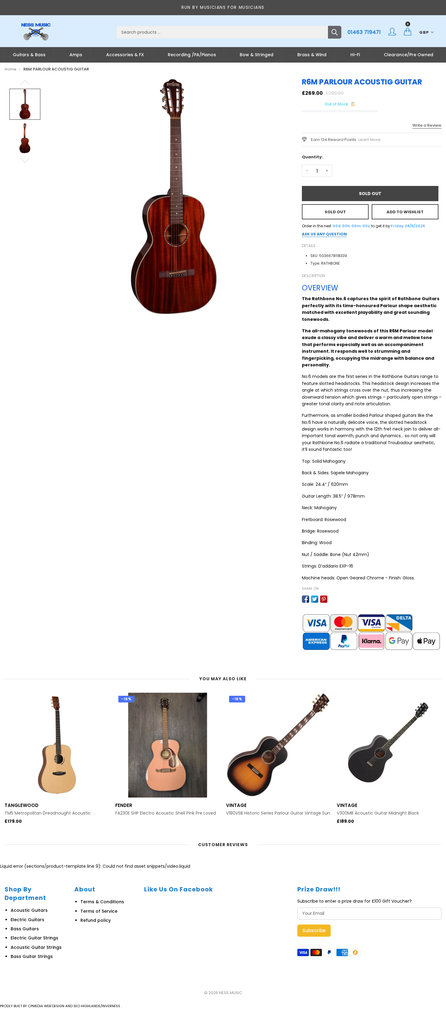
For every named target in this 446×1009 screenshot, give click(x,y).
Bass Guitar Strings (32, 956)
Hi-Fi (355, 55)
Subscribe (314, 930)
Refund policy (95, 920)
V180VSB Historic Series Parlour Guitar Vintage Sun (278, 813)
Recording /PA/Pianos (192, 55)
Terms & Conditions (102, 902)
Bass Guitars (25, 929)
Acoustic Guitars (29, 910)
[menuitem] (29, 54)
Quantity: (312, 157)
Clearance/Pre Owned (408, 55)
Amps (75, 55)
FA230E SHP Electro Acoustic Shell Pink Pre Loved (165, 813)
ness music (230, 993)
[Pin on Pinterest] (323, 599)
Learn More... (370, 139)
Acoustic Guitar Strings (36, 947)
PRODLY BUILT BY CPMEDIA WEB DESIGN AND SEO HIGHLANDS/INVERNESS (60, 1006)
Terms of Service (98, 911)
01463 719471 (364, 32)
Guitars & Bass (29, 55)
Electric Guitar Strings (34, 938)
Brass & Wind (311, 55)
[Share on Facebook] (305, 599)
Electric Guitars (27, 920)
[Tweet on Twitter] (314, 599)
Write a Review (426, 125)
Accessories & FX (125, 55)
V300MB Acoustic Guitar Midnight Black (378, 813)
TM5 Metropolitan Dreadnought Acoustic (48, 813)
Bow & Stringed (256, 55)
